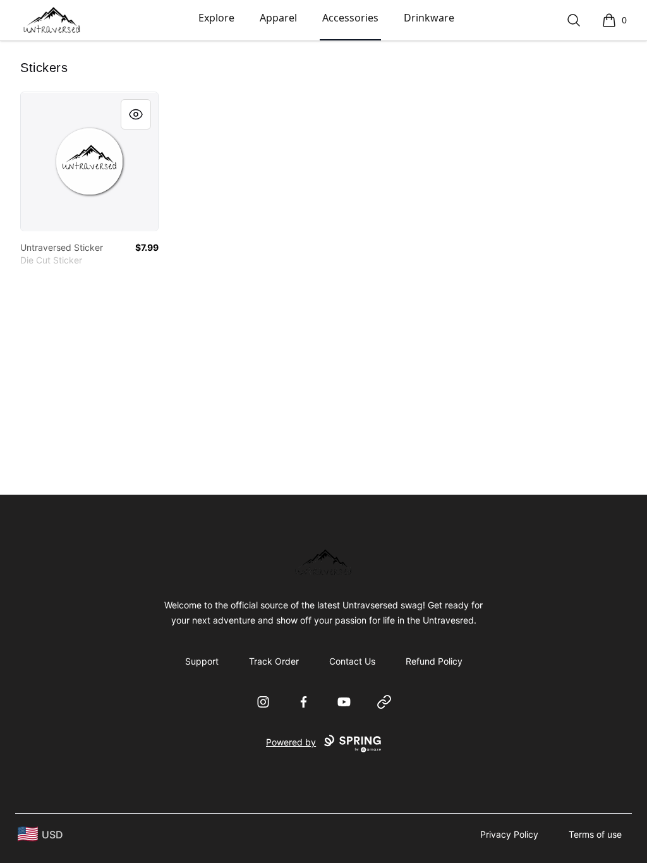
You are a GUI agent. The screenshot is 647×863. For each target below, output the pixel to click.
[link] (89, 161)
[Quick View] (136, 114)
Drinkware (429, 18)
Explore (216, 18)
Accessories (350, 18)
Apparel (278, 18)
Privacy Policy (509, 834)
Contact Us (352, 661)
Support (202, 661)
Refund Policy (434, 661)
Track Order (274, 661)
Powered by (291, 742)
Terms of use (595, 834)
